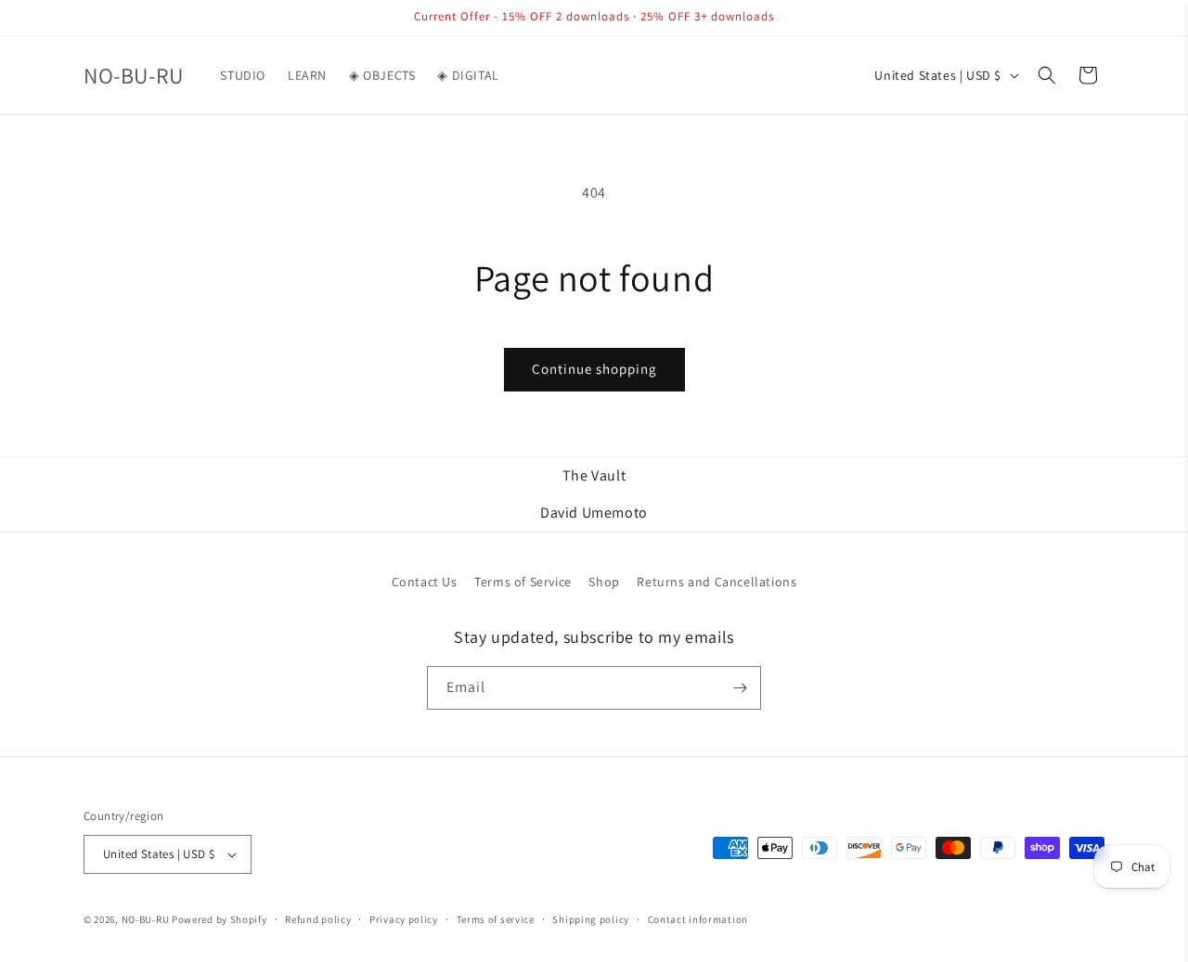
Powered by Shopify (219, 919)
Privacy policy (403, 919)
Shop (603, 581)
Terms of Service (523, 581)
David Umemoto (594, 512)
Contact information (698, 919)
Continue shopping (594, 369)
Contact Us (425, 581)
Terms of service (496, 919)
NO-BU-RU (146, 919)
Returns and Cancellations (716, 581)
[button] (1047, 75)
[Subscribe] (739, 688)
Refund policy (318, 919)
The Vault (594, 475)
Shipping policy (590, 919)
